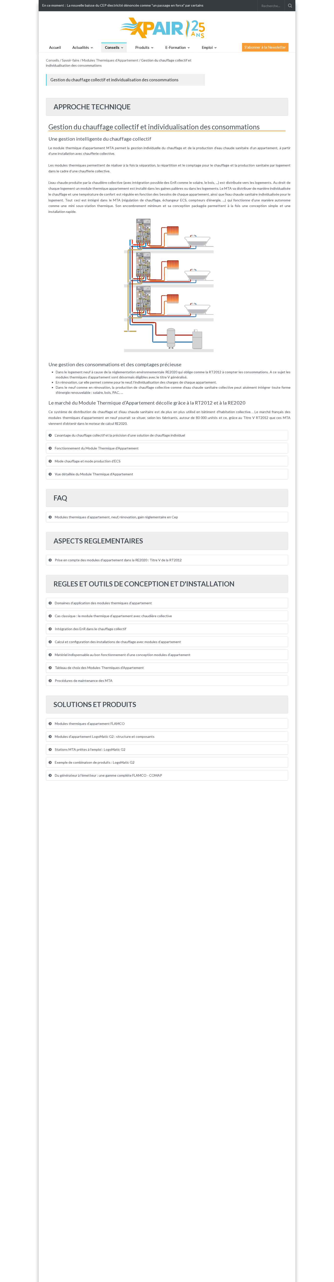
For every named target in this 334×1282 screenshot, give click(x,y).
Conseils (112, 47)
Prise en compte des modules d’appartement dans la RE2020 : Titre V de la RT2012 (118, 560)
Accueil (55, 47)
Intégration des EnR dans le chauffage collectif (90, 629)
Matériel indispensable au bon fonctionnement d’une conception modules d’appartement (122, 655)
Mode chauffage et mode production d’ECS (87, 461)
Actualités (80, 47)
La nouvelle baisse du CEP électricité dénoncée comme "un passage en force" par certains (135, 5)
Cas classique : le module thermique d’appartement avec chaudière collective (113, 616)
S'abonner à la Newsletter (265, 47)
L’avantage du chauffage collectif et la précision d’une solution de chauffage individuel (119, 435)
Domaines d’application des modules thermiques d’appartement (103, 603)
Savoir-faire (70, 60)
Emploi (207, 47)
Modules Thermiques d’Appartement (110, 60)
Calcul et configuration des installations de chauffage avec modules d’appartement (117, 642)
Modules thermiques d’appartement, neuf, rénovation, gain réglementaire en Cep (116, 517)
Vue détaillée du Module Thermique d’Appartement (93, 474)
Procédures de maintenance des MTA (83, 680)
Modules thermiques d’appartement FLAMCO (89, 723)
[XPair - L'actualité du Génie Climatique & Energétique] (167, 27)
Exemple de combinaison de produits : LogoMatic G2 (94, 762)
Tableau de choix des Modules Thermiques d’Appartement (99, 668)
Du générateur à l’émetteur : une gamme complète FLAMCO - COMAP (108, 775)
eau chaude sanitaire (233, 148)
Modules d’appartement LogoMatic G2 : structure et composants (104, 736)
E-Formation (175, 47)
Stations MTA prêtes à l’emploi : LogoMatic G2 (89, 749)
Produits (142, 47)
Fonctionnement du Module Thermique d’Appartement (96, 448)
